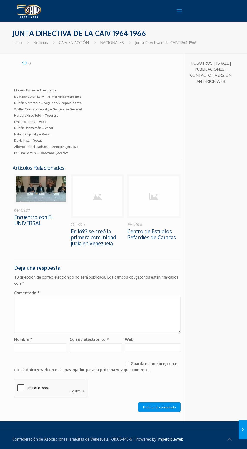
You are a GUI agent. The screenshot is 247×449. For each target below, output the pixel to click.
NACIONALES (112, 42)
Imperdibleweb (170, 439)
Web (129, 339)
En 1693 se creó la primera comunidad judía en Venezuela (93, 237)
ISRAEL (222, 63)
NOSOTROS (202, 63)
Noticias (40, 42)
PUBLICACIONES (209, 69)
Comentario (27, 292)
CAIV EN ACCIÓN (74, 42)
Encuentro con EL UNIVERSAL (34, 220)
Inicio (17, 42)
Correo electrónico (89, 339)
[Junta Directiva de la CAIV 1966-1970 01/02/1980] (243, 429)
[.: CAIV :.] (41, 11)
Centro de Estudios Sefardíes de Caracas (151, 234)
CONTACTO (200, 75)
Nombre (23, 339)
